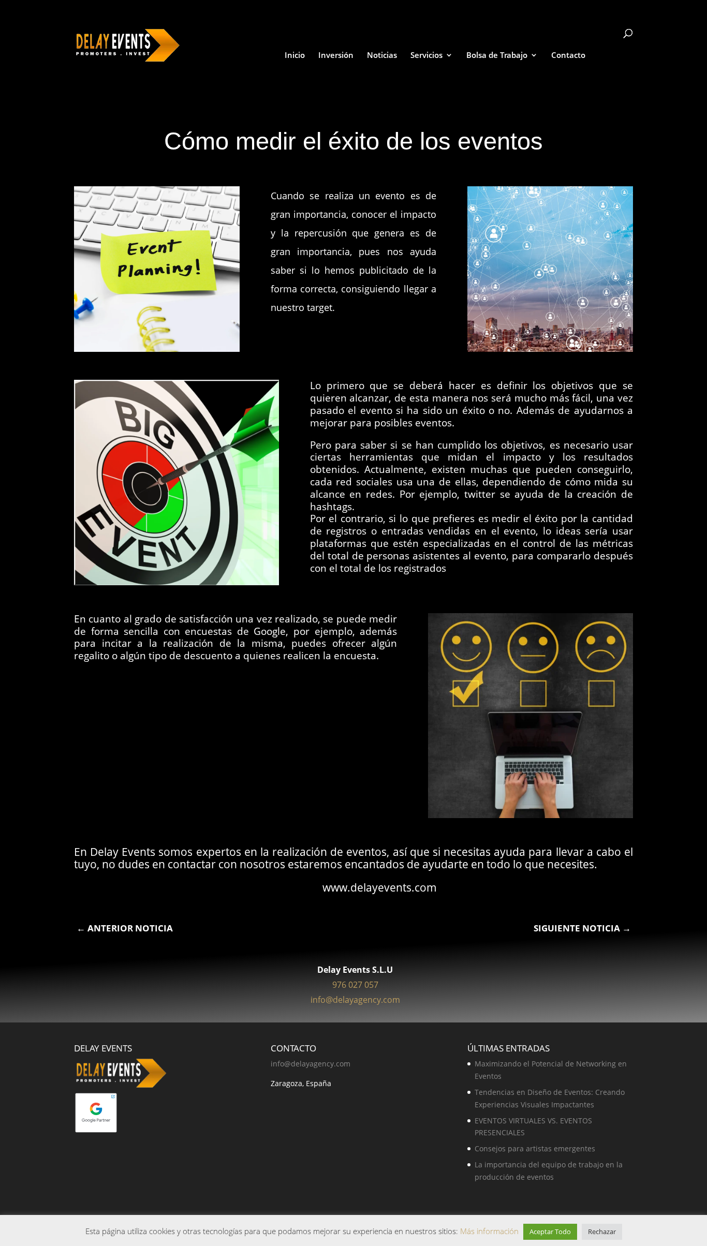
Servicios (426, 55)
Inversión (336, 55)
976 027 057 (355, 984)
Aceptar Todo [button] (550, 1231)
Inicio (295, 55)
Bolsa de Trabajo (496, 55)
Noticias (382, 55)
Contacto (568, 55)
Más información (490, 1231)
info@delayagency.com (355, 999)
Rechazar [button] (602, 1231)
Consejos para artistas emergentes (535, 1148)
